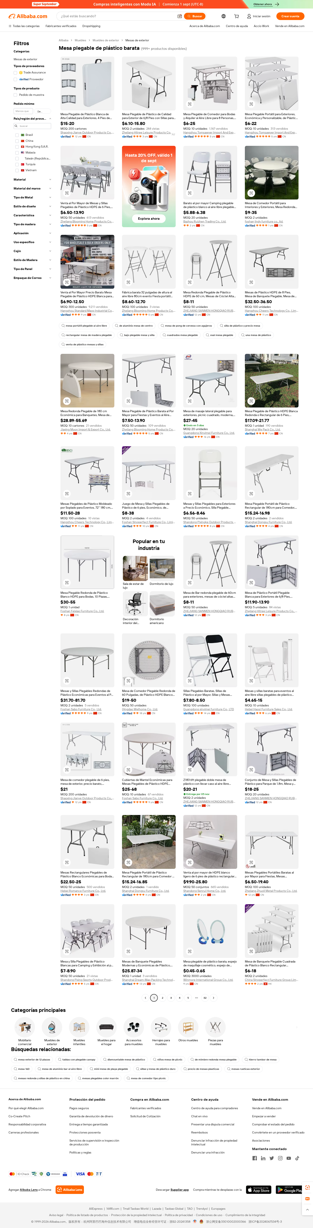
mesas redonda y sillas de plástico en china (44, 1078)
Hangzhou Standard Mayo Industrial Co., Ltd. (87, 310)
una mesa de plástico (258, 335)
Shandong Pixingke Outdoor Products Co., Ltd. (210, 522)
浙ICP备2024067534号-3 (265, 1221)
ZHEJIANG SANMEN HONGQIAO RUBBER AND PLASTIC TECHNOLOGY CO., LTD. (210, 310)
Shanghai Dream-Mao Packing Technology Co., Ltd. (149, 979)
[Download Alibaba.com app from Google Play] (290, 1189)
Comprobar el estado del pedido (273, 1124)
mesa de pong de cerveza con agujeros (188, 325)
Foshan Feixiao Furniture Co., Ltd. (82, 611)
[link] (307, 1187)
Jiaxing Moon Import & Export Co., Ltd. (85, 429)
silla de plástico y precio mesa (242, 325)
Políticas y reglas (80, 1152)
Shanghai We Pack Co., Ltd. (262, 429)
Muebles (80, 40)
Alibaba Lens (29, 1189)
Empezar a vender (264, 1116)
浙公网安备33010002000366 (226, 1221)
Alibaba (63, 40)
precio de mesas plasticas (203, 1068)
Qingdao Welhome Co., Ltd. (140, 709)
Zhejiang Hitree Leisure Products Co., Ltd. (149, 132)
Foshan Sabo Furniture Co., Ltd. (81, 709)
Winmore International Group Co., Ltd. (208, 979)
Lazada (156, 1208)
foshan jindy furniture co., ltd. (264, 221)
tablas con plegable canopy (78, 1059)
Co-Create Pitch (19, 1116)
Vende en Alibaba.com (266, 1108)
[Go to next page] (213, 998)
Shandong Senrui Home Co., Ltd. (204, 890)
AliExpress (96, 1208)
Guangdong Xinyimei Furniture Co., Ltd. (209, 433)
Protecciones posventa (85, 1132)
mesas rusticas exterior (245, 1068)
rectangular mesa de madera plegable (89, 335)
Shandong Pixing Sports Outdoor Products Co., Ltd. (87, 979)
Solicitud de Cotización (145, 1116)
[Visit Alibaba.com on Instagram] (280, 1158)
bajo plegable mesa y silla (139, 335)
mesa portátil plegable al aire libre (86, 325)
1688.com (112, 1208)
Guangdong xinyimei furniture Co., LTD (208, 709)
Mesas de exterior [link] (137, 40)
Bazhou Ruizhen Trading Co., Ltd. (204, 221)
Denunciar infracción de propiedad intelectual (214, 1142)
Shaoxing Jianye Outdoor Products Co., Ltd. (87, 132)
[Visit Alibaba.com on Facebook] (254, 1158)
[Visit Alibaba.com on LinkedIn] (263, 1158)
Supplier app (180, 1189)
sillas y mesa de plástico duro (157, 1068)
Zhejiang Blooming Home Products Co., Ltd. (87, 221)
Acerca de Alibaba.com (25, 1099)
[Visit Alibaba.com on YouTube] (288, 1158)
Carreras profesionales (24, 1132)
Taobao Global (174, 1208)
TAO (189, 1208)
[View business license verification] (195, 1221)
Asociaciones (261, 1140)
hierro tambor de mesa (263, 1059)
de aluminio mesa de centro (136, 325)
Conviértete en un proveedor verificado (278, 1132)
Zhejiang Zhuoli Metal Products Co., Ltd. (271, 890)
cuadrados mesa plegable (182, 335)
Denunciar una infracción (208, 1152)
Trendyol (202, 1208)
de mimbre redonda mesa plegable (216, 1059)
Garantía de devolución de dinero (91, 1116)
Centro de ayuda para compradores (214, 1108)
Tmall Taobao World (135, 1208)
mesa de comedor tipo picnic (148, 1078)
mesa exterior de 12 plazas (34, 1059)
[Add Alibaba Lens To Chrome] (70, 1189)
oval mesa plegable (221, 335)
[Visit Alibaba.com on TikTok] (297, 1158)
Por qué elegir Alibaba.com (26, 1108)
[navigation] (32, 519)
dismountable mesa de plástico (126, 1059)
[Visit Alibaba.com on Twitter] (271, 1158)
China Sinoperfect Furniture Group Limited (272, 979)
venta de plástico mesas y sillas (84, 344)
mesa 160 (24, 1068)
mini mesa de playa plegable (111, 1068)
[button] (179, 16)
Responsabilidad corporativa (27, 1124)
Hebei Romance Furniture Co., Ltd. (83, 890)
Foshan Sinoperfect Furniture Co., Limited (149, 522)
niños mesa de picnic (169, 1059)
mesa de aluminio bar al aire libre (62, 1068)
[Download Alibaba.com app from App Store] (258, 1189)
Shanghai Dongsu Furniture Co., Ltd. (268, 522)
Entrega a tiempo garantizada (88, 1124)
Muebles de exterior (106, 40)
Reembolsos (199, 1132)
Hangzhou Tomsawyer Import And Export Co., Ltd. (210, 132)
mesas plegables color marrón (100, 1078)
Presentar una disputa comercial (212, 1124)
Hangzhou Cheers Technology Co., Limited (272, 310)
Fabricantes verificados (145, 1108)
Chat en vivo (199, 1116)
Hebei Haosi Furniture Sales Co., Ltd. (269, 709)
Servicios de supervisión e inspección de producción (94, 1142)
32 (205, 997)
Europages (218, 1208)
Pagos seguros (79, 1108)
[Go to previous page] (145, 998)
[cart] (237, 17)
